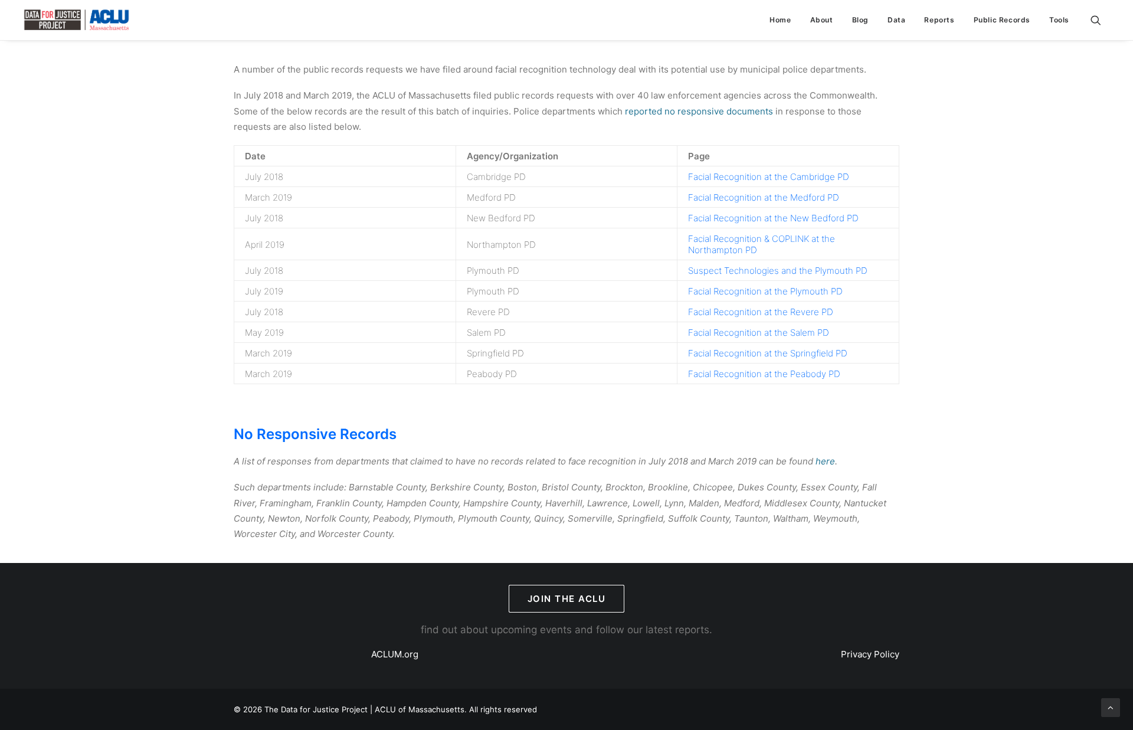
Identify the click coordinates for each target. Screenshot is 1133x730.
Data (896, 19)
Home (780, 19)
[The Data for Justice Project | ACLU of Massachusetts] (76, 20)
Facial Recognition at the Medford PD (763, 197)
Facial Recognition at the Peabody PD (764, 373)
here (825, 461)
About (821, 19)
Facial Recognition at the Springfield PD (767, 353)
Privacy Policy (870, 654)
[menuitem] (780, 20)
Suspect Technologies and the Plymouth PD (777, 270)
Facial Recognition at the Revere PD (760, 311)
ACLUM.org (394, 654)
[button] (1101, 20)
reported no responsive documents (699, 111)
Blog (860, 19)
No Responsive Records (315, 434)
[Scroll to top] (1110, 706)
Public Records (1002, 19)
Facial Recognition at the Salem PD (758, 332)
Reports (939, 19)
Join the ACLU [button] (567, 598)
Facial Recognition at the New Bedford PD (773, 218)
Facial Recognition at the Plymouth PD (765, 291)
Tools (1059, 19)
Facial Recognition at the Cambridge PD (768, 176)
